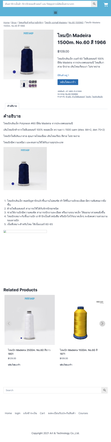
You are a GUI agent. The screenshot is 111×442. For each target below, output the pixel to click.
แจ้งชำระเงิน (30, 413)
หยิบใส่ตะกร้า (68, 82)
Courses (83, 413)
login (17, 413)
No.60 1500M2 (71, 94)
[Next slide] (35, 84)
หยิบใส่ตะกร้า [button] (14, 365)
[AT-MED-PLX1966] (28, 54)
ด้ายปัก (68, 97)
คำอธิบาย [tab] (12, 106)
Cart (42, 413)
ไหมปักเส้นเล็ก (97, 97)
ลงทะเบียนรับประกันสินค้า (62, 413)
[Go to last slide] (22, 84)
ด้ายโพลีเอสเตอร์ (78, 97)
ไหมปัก (88, 97)
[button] (55, 12)
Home (8, 413)
